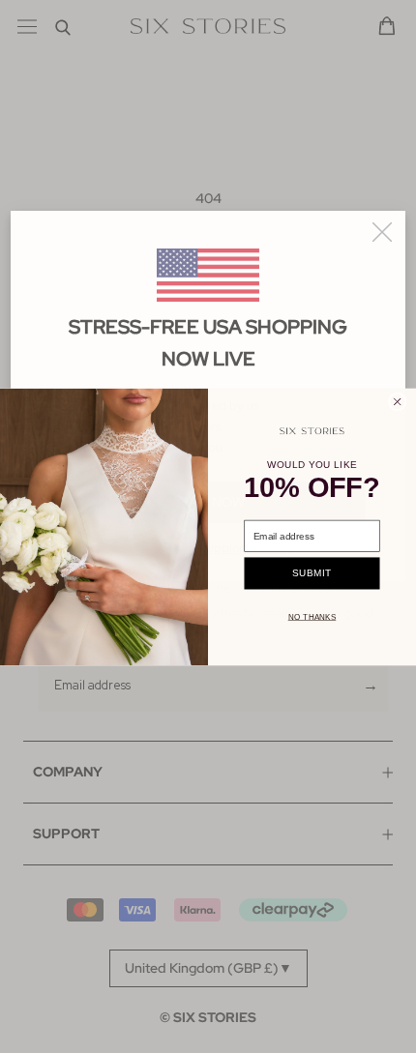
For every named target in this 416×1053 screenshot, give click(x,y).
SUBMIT (312, 573)
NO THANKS (312, 616)
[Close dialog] (397, 402)
